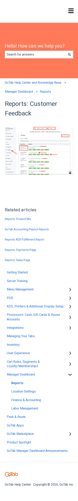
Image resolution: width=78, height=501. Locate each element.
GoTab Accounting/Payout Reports (27, 229)
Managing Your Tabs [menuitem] (21, 336)
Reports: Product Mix (18, 219)
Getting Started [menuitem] (17, 272)
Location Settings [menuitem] (23, 391)
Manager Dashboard (19, 91)
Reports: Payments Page (20, 249)
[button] (70, 290)
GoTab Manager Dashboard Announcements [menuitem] (37, 451)
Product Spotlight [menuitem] (19, 442)
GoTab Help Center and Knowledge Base (33, 82)
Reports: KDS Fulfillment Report (24, 239)
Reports (45, 91)
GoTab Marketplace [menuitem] (20, 434)
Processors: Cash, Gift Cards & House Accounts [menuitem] (33, 317)
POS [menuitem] (10, 298)
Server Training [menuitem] (17, 281)
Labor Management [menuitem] (24, 408)
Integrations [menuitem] (15, 328)
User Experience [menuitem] (18, 353)
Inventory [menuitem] (13, 345)
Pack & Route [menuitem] (16, 417)
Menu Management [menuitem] (20, 289)
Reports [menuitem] (17, 383)
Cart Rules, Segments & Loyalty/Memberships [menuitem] (23, 364)
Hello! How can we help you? (35, 46)
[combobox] (35, 54)
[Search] (69, 54)
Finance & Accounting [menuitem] (26, 400)
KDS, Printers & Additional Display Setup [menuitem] (35, 306)
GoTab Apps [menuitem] (15, 425)
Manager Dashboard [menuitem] (21, 374)
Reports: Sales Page (17, 260)
